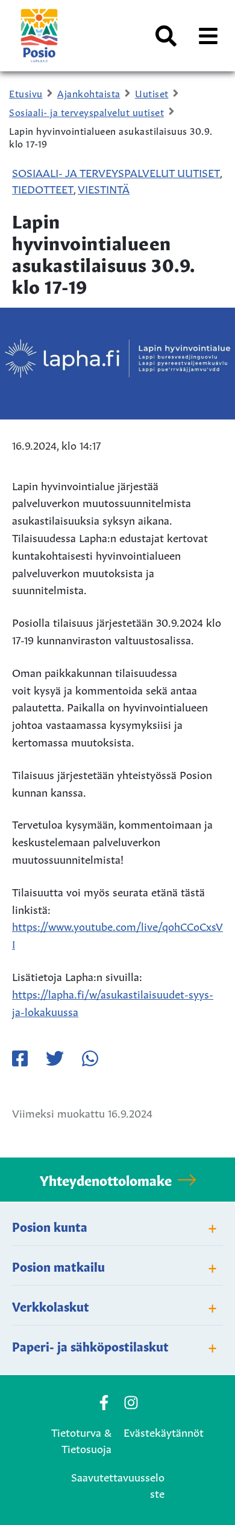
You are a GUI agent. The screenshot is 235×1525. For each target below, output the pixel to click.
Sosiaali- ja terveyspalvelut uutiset (116, 172)
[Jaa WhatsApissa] (90, 1058)
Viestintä (104, 188)
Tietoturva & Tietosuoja (81, 1439)
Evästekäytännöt (164, 1431)
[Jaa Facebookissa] (20, 1058)
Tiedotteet (43, 188)
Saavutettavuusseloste (117, 1484)
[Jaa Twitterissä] (55, 1058)
